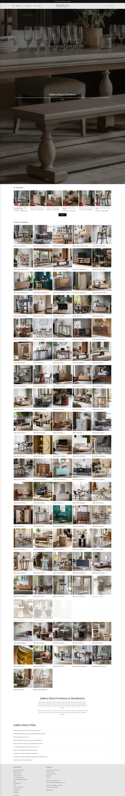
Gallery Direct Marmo (58, 549)
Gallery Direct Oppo (58, 596)
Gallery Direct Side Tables (99, 269)
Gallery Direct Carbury (98, 386)
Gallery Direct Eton (78, 433)
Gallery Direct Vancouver (98, 666)
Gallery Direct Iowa (58, 503)
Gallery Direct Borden (78, 362)
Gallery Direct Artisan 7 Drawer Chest (86, 207)
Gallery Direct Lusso (38, 526)
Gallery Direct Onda (38, 596)
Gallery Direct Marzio (78, 549)
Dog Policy (49, 790)
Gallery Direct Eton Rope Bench (52, 207)
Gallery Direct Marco (38, 549)
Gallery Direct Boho (58, 362)
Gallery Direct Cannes (78, 386)
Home (13, 5)
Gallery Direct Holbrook (59, 479)
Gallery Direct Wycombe (39, 689)
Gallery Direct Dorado (39, 433)
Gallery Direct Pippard (59, 619)
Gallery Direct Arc (77, 316)
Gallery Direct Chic (19, 409)
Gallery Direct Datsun (19, 433)
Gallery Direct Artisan (98, 316)
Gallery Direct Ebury (58, 433)
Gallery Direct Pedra (38, 619)
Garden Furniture (28, 5)
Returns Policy (17, 774)
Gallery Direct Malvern (20, 549)
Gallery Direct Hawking (98, 456)
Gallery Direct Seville (58, 643)
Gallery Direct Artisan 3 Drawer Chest (37, 207)
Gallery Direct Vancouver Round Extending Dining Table (20, 208)
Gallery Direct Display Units (21, 269)
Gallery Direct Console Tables (80, 246)
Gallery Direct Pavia (19, 619)
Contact (35, 5)
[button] (106, 5)
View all (62, 214)
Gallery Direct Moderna (20, 573)
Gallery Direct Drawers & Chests (61, 292)
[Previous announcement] (21, 1)
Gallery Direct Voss (19, 689)
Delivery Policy (17, 772)
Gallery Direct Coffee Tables (60, 269)
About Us (39, 5)
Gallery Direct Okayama (98, 573)
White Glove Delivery (19, 770)
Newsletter (16, 792)
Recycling (16, 790)
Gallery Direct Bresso (97, 362)
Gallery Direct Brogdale (20, 386)
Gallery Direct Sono (19, 666)
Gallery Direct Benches (59, 246)
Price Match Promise (19, 777)
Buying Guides (17, 783)
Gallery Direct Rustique (59, 573)
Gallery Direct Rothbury (20, 643)
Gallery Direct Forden (19, 456)
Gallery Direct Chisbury (39, 409)
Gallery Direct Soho (97, 643)
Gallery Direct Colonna (79, 409)
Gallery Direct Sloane (78, 643)
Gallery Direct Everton (98, 433)
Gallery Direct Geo (38, 456)
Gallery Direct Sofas (38, 269)
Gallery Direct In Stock (20, 246)
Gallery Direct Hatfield (78, 456)
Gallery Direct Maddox (59, 526)
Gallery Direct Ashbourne (20, 339)
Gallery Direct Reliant (78, 619)
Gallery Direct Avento (58, 339)
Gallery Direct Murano (39, 573)
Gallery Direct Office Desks (40, 292)
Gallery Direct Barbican (79, 339)
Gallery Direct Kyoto (19, 526)
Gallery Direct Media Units (80, 269)
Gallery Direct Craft (97, 409)
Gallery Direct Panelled (79, 596)
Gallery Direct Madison (79, 526)
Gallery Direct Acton (38, 316)
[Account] (109, 6)
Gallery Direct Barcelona (98, 339)
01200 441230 (55, 780)
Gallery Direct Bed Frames (99, 292)
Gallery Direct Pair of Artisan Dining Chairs (102, 208)
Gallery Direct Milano (97, 549)
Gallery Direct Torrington (79, 666)
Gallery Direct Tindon (39, 666)
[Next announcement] (103, 1)
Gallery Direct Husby (38, 503)
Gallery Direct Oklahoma (20, 596)
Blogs (15, 785)
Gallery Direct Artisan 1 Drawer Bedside (69, 208)
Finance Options (18, 775)
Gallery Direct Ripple (97, 619)
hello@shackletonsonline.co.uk (57, 782)
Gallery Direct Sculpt (38, 643)
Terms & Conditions (18, 787)
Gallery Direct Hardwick (59, 456)
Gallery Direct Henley (19, 479)
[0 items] (112, 6)
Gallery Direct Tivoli (58, 666)
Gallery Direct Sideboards (20, 292)
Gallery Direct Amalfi (58, 316)
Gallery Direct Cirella (58, 409)
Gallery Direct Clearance (20, 316)
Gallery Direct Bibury (19, 362)
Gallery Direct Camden (59, 386)
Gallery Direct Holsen (78, 479)
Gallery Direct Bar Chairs (98, 246)
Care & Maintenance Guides (20, 779)
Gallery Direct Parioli (97, 596)
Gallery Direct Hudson (98, 479)
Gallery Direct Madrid (98, 526)
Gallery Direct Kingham (79, 503)
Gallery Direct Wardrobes (79, 292)
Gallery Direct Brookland (39, 386)
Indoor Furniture (19, 5)
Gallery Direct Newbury (79, 573)
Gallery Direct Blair (38, 362)
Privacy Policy (17, 789)
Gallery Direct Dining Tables (40, 246)
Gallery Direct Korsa (97, 503)
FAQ (15, 781)
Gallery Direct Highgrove (39, 479)
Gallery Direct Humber (20, 503)
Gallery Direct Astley (38, 339)
